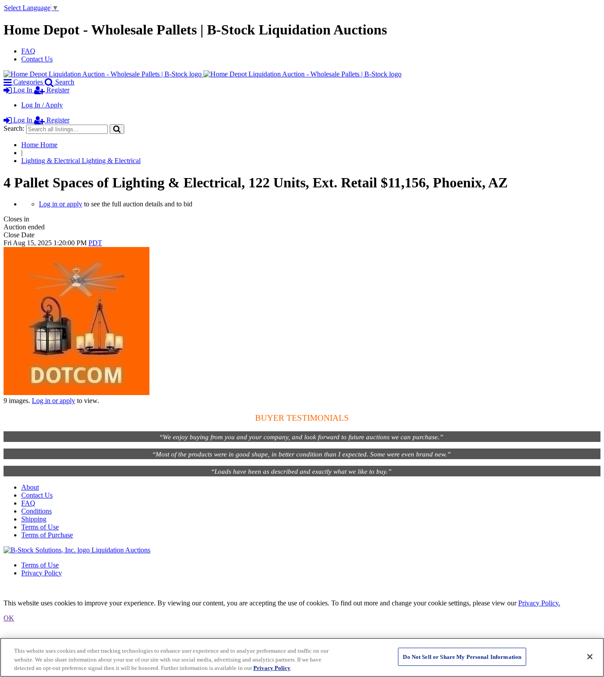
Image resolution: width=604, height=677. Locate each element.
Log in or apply (60, 204)
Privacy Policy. (539, 603)
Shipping (33, 519)
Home (39, 144)
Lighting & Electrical (81, 160)
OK (9, 618)
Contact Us (37, 59)
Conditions (36, 511)
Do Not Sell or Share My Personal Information (462, 656)
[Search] (117, 128)
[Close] (590, 656)
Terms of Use (40, 527)
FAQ (28, 51)
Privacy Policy (41, 573)
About (30, 487)
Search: (14, 128)
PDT (95, 243)
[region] (302, 657)
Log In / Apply (42, 105)
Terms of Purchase (47, 535)
